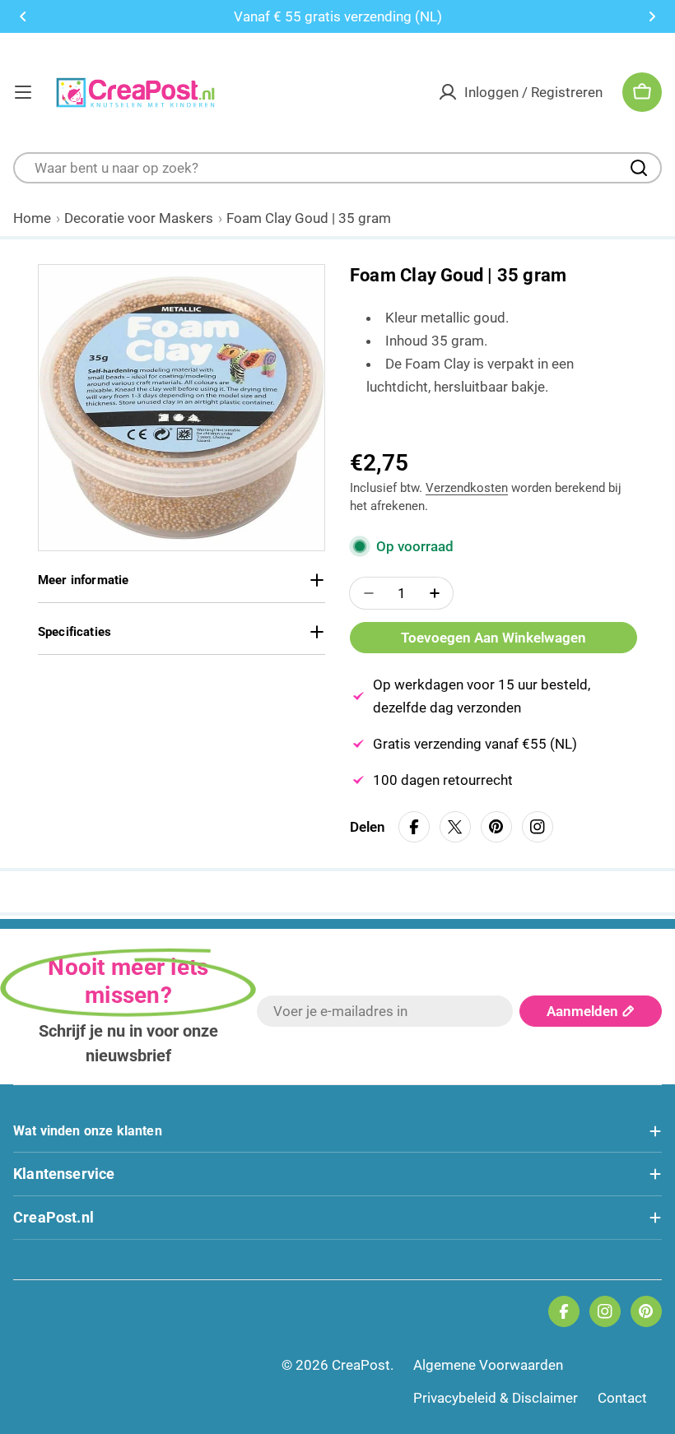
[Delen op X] (455, 827)
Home (32, 218)
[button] (23, 16)
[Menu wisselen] (23, 92)
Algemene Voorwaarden (488, 1365)
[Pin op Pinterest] (496, 827)
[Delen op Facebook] (414, 827)
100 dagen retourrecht (443, 780)
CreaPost (361, 1365)
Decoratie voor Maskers (138, 218)
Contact (622, 1398)
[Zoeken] (639, 168)
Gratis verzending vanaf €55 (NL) (475, 744)
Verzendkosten (467, 487)
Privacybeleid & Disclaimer (495, 1398)
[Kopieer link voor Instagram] (537, 826)
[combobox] (337, 167)
